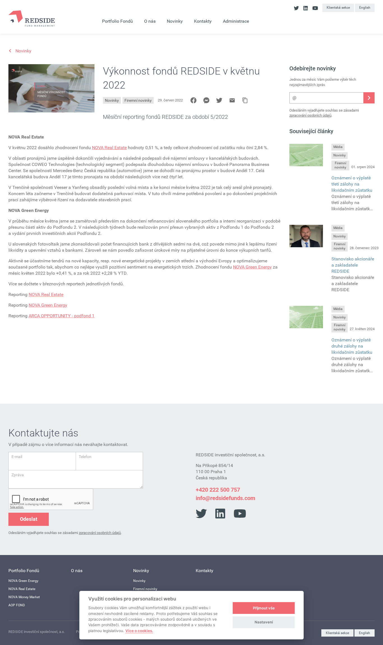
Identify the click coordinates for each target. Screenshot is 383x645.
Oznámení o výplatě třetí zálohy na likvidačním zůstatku (351, 184)
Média (338, 147)
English (364, 8)
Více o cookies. (139, 630)
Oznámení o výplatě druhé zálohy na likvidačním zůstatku (351, 346)
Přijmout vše (264, 608)
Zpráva (17, 475)
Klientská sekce (338, 8)
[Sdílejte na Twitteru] (219, 100)
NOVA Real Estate (109, 147)
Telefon (85, 456)
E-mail (16, 456)
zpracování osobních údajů (310, 115)
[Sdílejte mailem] (232, 100)
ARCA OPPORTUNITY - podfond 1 (61, 315)
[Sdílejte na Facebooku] (193, 100)
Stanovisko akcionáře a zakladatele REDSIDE (352, 265)
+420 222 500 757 (218, 489)
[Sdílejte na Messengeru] (206, 100)
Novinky (112, 100)
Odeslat (28, 519)
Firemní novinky (138, 100)
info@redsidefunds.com (225, 498)
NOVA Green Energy (252, 267)
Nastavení (264, 622)
